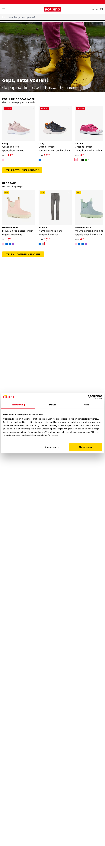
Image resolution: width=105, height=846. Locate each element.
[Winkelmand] (101, 9)
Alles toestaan (85, 447)
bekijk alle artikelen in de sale (23, 254)
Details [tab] (52, 405)
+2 (89, 160)
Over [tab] (86, 405)
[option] (3, 160)
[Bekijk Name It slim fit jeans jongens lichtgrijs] (55, 206)
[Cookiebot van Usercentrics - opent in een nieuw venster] (90, 397)
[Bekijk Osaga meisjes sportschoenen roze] (19, 122)
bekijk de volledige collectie (22, 170)
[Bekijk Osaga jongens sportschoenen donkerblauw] (55, 122)
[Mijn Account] (92, 9)
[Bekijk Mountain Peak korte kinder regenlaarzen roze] (19, 206)
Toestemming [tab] (18, 405)
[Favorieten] (97, 9)
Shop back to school (54, 2)
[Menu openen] (3, 9)
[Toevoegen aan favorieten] (33, 108)
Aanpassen (50, 447)
